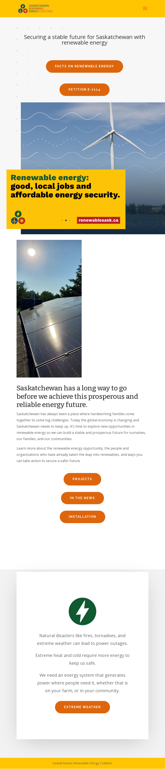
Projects (82, 479)
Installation (82, 516)
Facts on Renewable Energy (84, 66)
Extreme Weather (82, 707)
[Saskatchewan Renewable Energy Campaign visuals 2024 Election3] (65, 228)
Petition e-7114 (85, 89)
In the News (82, 498)
